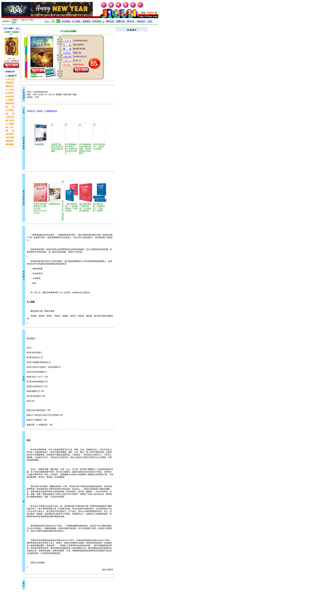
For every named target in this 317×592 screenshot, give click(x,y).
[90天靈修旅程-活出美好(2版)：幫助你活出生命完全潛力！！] (71, 132)
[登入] (47, 22)
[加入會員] (118, 7)
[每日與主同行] (63, 189)
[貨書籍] (97, 22)
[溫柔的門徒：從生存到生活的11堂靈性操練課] (57, 132)
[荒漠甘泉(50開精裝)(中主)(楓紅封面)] (40, 192)
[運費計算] (120, 22)
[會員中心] (125, 7)
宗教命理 (31, 111)
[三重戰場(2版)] (54, 192)
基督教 (40, 111)
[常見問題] (133, 7)
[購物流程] (110, 22)
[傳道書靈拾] (42, 132)
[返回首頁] (150, 22)
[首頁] (140, 7)
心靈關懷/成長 (51, 111)
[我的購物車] (111, 7)
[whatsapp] (58, 22)
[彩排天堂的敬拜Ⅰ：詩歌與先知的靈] (99, 132)
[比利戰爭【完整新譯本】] (11, 46)
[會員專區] (86, 22)
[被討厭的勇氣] (85, 192)
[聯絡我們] (141, 22)
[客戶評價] (53, 22)
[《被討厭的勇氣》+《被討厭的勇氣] (72, 192)
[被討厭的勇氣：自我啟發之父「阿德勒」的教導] (99, 192)
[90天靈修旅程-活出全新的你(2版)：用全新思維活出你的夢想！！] (85, 132)
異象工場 (77, 53)
